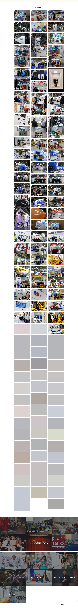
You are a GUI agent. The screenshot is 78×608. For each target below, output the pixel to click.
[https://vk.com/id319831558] (61, 604)
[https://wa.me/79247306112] (63, 604)
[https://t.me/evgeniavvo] (62, 604)
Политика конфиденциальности (17, 605)
